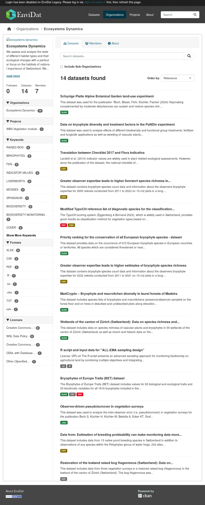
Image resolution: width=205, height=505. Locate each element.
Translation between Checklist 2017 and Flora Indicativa (102, 152)
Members (95, 43)
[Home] (9, 28)
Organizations (115, 15)
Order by (153, 78)
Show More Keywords (21, 235)
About (150, 15)
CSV (63, 168)
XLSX (64, 112)
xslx (63, 478)
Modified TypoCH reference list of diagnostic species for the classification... (117, 209)
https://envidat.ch (95, 2)
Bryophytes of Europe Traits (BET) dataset (92, 378)
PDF (63, 225)
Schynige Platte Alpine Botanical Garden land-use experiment (107, 96)
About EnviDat (15, 491)
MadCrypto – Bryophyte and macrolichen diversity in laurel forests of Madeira (118, 293)
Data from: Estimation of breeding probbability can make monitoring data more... (121, 434)
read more (13, 76)
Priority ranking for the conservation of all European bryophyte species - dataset (121, 237)
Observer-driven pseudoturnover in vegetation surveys (102, 406)
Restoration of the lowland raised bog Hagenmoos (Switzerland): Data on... (116, 462)
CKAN (145, 496)
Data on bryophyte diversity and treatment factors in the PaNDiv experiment (117, 124)
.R (69, 366)
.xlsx (63, 422)
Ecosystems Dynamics (63, 28)
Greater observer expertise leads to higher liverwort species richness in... (115, 180)
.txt (63, 366)
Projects (135, 15)
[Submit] (195, 14)
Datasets (94, 15)
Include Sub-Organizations (82, 66)
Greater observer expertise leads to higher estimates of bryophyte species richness (123, 265)
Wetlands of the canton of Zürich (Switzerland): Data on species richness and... (119, 321)
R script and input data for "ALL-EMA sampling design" (102, 350)
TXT (72, 394)
